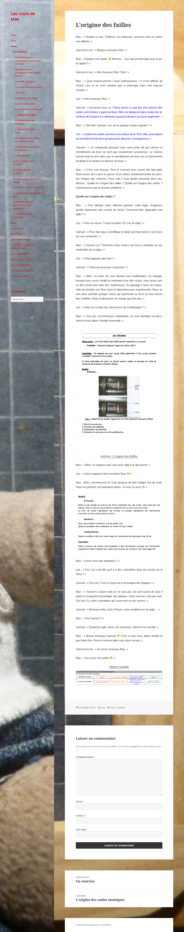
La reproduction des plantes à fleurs (28, 195)
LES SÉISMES (20, 51)
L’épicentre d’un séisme (27, 98)
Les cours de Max (23, 16)
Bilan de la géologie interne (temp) (27, 180)
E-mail (81, 815)
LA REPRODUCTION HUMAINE (23, 216)
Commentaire (85, 757)
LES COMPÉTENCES (20, 253)
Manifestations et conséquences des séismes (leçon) (28, 72)
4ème (14, 46)
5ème (13, 40)
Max (103, 707)
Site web (81, 829)
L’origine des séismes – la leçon (27, 131)
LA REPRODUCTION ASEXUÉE (28, 187)
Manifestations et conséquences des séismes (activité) (28, 60)
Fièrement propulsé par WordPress (93, 924)
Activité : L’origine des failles (119, 456)
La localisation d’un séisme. (29, 109)
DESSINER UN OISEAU (22, 270)
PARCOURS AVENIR (20, 239)
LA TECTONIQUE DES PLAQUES (23, 163)
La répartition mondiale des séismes (27, 148)
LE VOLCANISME (21, 155)
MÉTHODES (17, 234)
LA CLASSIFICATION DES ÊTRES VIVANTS (23, 247)
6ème (13, 35)
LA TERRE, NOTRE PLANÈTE (22, 172)
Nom (80, 801)
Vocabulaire (17, 228)
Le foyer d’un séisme (25, 103)
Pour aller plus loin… (22, 259)
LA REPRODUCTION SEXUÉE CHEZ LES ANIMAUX (23, 205)
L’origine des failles (25, 114)
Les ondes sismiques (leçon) (29, 87)
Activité (121, 707)
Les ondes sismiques (25, 81)
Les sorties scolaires (21, 265)
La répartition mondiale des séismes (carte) (27, 140)
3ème (13, 222)
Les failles (20, 92)
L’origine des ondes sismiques (24, 122)
